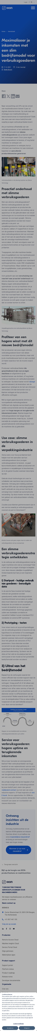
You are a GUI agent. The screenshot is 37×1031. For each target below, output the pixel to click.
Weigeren (27, 1028)
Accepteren (10, 1028)
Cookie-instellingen (18, 1023)
